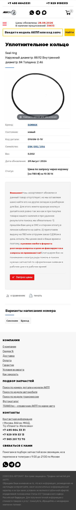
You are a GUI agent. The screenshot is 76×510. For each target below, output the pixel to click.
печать (38, 295)
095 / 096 (39, 146)
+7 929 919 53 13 (13, 434)
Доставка (8, 355)
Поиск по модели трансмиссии (21, 396)
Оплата (7, 360)
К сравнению (18, 295)
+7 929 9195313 (57, 3)
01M (30, 146)
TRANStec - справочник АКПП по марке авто (29, 406)
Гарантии (8, 365)
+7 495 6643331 (19, 3)
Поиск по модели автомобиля (20, 392)
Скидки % (8, 351)
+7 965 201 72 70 (14, 439)
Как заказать (10, 374)
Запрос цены (24, 277)
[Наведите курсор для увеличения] (38, 95)
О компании (9, 346)
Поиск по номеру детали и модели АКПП (26, 387)
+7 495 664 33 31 (14, 430)
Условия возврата (13, 369)
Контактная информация (17, 419)
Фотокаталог (11, 401)
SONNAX (32, 124)
